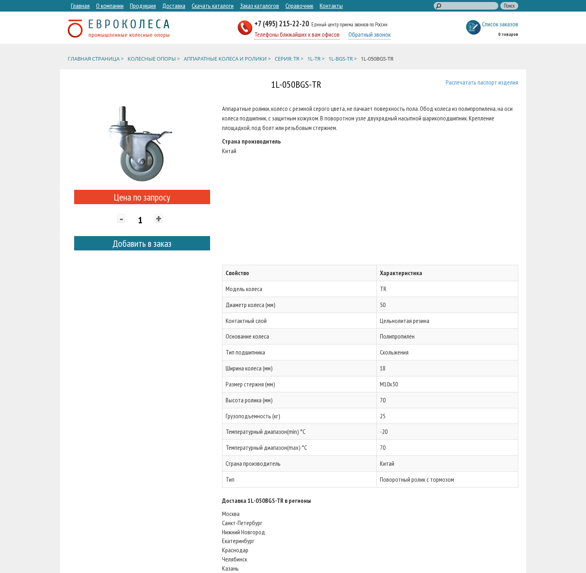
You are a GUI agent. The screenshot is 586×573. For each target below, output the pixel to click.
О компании (110, 6)
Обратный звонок (369, 34)
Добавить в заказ (141, 243)
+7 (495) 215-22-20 (282, 23)
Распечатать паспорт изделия (482, 82)
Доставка (173, 6)
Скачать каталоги (213, 6)
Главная (80, 6)
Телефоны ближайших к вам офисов (297, 34)
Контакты (331, 6)
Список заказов (500, 24)
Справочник (299, 6)
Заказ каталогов (259, 6)
